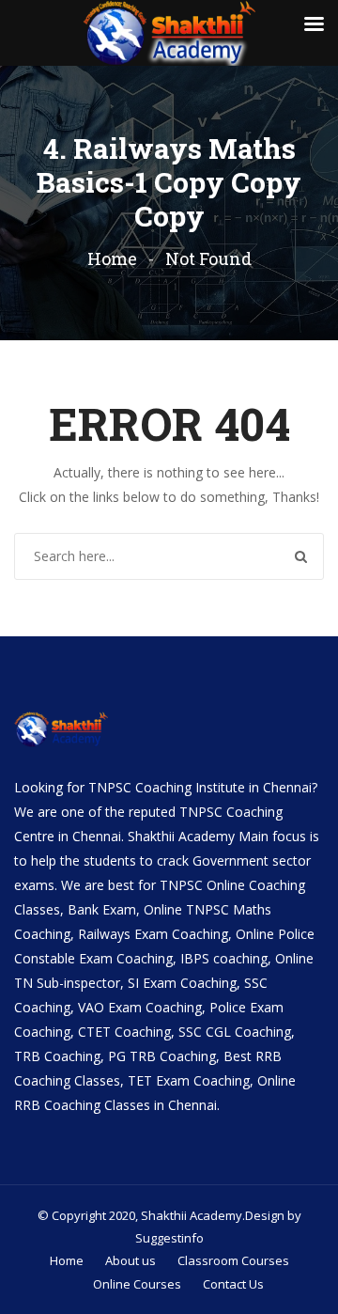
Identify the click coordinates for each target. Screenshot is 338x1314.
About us (130, 1260)
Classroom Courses (233, 1260)
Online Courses (137, 1283)
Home (112, 258)
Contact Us (233, 1283)
